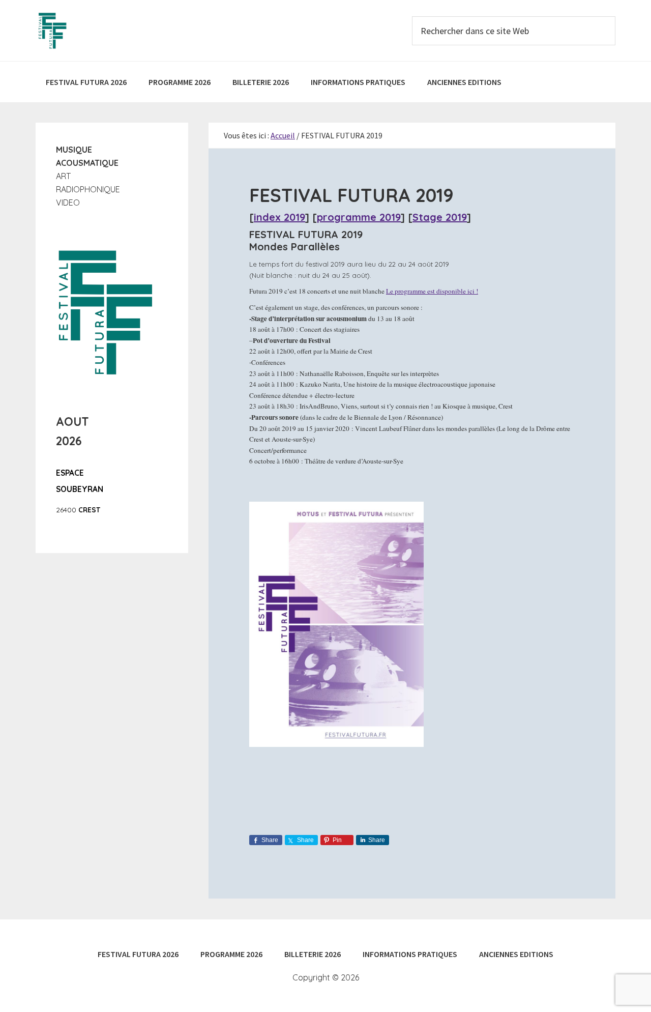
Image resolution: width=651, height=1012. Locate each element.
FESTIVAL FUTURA (112, 30)
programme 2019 (359, 217)
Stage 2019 (439, 217)
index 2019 (279, 217)
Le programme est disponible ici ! (432, 291)
